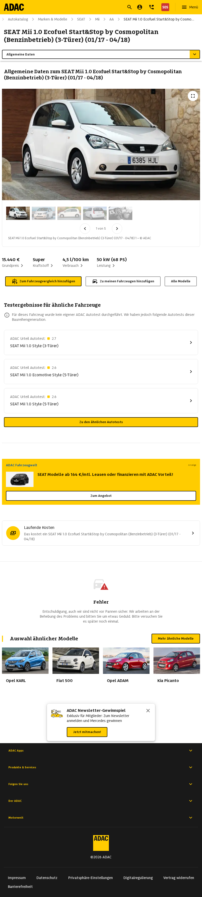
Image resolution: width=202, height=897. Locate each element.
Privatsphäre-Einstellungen (90, 878)
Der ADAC (15, 801)
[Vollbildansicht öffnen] (193, 96)
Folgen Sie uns (18, 784)
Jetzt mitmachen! (87, 732)
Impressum (17, 878)
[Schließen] (148, 711)
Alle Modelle (180, 281)
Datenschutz (46, 878)
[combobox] (95, 8)
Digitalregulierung (138, 878)
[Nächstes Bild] (117, 228)
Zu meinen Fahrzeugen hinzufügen (127, 281)
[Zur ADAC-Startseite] (14, 7)
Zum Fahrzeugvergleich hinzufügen (47, 281)
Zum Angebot (101, 496)
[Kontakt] (151, 7)
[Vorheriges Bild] (85, 228)
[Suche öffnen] (129, 7)
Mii (97, 19)
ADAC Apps (16, 750)
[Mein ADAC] (140, 7)
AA (111, 19)
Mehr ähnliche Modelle (176, 638)
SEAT (81, 19)
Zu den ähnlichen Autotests (101, 422)
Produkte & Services (22, 767)
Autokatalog (18, 19)
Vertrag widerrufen (178, 878)
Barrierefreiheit (20, 886)
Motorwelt (15, 817)
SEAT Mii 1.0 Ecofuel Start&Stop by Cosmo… (159, 19)
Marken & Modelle (52, 19)
